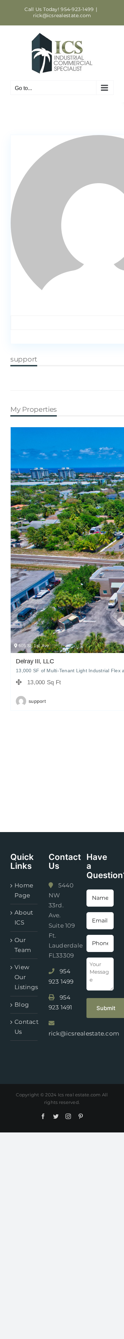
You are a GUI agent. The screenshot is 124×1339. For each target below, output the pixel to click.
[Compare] (74, 702)
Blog (21, 1004)
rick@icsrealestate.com (62, 15)
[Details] (60, 702)
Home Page (23, 890)
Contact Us (24, 1026)
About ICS (23, 917)
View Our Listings (24, 977)
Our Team (22, 945)
